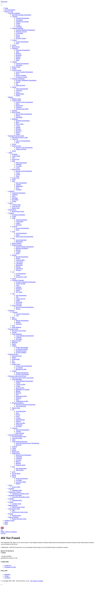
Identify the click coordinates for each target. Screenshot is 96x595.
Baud (17, 122)
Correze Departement (22, 41)
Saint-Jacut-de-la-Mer (22, 109)
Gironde (14, 62)
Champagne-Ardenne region (20, 493)
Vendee (14, 346)
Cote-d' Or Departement (23, 141)
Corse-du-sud (16, 206)
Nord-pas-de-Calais (14, 509)
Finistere (14, 110)
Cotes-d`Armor (16, 100)
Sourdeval (19, 324)
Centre (10, 152)
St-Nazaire (19, 339)
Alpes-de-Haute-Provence (19, 441)
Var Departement (21, 411)
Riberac (18, 58)
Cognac (18, 25)
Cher (13, 157)
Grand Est (11, 191)
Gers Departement (21, 240)
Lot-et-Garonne (16, 70)
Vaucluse (14, 428)
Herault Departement (22, 257)
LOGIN (3, 533)
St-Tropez (19, 426)
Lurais (18, 167)
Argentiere (19, 456)
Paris (13, 181)
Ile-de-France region (18, 211)
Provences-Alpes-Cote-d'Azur (17, 376)
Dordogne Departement (23, 50)
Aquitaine (11, 488)
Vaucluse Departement (22, 430)
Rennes (18, 115)
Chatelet (18, 184)
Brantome (19, 55)
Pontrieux (18, 107)
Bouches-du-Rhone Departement (25, 404)
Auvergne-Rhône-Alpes (19, 436)
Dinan (17, 104)
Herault (14, 255)
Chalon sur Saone (21, 149)
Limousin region (17, 500)
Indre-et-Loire (16, 169)
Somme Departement (22, 372)
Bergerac (18, 53)
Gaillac (18, 300)
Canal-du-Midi (20, 260)
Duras (17, 73)
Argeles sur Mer (20, 283)
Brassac (18, 309)
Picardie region (16, 515)
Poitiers (18, 95)
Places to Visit (8, 11)
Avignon (18, 431)
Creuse (14, 45)
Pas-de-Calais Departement (24, 366)
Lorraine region (16, 503)
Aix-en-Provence (21, 406)
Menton (18, 391)
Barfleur (18, 322)
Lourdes (18, 251)
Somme (14, 371)
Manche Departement (22, 320)
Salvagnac (19, 304)
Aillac (17, 52)
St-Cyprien (19, 292)
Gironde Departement (22, 63)
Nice (17, 394)
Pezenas (18, 267)
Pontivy (18, 132)
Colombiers (19, 263)
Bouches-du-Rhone (18, 403)
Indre (13, 161)
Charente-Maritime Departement (25, 30)
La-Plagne (19, 480)
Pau (17, 83)
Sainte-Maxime (20, 419)
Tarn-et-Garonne (17, 305)
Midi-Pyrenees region (18, 507)
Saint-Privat (19, 268)
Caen (17, 315)
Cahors (18, 275)
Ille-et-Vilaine (16, 112)
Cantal (14, 448)
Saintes (18, 36)
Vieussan (18, 270)
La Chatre (19, 166)
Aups (17, 413)
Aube (13, 196)
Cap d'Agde (19, 262)
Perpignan (19, 288)
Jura (13, 361)
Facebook (7, 577)
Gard (13, 231)
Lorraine (10, 502)
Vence (17, 399)
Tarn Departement (21, 295)
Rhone (14, 475)
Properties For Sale (10, 567)
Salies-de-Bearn (20, 85)
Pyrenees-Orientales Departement (26, 282)
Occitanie (11, 213)
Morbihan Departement (23, 120)
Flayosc (18, 414)
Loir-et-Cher (15, 178)
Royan (18, 35)
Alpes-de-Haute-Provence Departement (27, 443)
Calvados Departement (22, 314)
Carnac (18, 125)
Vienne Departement (22, 89)
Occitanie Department (18, 215)
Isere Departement (21, 468)
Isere (13, 467)
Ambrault (18, 164)
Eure (13, 317)
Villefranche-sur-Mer (22, 401)
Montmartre (19, 186)
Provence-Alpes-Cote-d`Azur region (23, 377)
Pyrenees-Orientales (18, 280)
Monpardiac (19, 241)
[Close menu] (1, 5)
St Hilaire (15, 154)
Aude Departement (21, 220)
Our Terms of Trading (36, 581)
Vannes (18, 134)
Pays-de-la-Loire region (19, 330)
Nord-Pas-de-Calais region (20, 512)
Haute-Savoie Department (23, 455)
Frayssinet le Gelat (21, 277)
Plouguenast (19, 105)
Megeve (18, 461)
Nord (13, 362)
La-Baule (18, 337)
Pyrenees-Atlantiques (18, 78)
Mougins (18, 393)
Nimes (18, 235)
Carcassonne (19, 221)
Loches (18, 174)
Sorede (18, 290)
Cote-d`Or (15, 139)
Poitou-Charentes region (19, 519)
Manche (14, 319)
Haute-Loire (15, 451)
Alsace (10, 485)
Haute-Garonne (16, 243)
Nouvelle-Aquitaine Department (21, 15)
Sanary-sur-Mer (20, 423)
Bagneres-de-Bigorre (22, 248)
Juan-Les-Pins (20, 388)
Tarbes (18, 253)
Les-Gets (18, 460)
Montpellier (19, 265)
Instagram (7, 574)
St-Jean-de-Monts (21, 352)
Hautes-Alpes (16, 408)
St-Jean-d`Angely (21, 38)
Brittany (10, 97)
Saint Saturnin (20, 433)
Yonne (14, 151)
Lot (13, 272)
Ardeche (14, 446)
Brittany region (16, 99)
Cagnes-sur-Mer (20, 384)
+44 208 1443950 (6, 556)
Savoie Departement (22, 478)
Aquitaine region (17, 490)
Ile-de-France (12, 209)
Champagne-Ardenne (14, 492)
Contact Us (7, 565)
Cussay (18, 173)
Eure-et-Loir (15, 159)
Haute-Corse (16, 208)
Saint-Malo (19, 117)
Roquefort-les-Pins (21, 396)
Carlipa (18, 223)
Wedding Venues (9, 520)
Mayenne (15, 342)
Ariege (14, 216)
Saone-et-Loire (16, 146)
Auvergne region (17, 438)
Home (6, 8)
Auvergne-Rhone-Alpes (15, 435)
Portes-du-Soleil (20, 465)
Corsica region (16, 204)
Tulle (17, 43)
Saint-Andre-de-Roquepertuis (24, 236)
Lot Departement (21, 273)
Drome (14, 450)
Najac (17, 230)
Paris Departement (21, 183)
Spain (6, 522)
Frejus (17, 416)
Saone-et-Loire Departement (24, 147)
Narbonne (19, 225)
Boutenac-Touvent (21, 31)
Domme (18, 57)
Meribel (18, 483)
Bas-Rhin (15, 198)
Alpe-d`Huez (20, 470)
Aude (13, 218)
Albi (17, 297)
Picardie (10, 514)
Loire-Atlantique (17, 334)
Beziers (18, 258)
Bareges (18, 250)
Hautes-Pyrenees (17, 245)
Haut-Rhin (15, 199)
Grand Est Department (18, 193)
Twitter (6, 576)
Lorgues (18, 418)
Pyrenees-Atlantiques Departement (26, 80)
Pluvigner (18, 131)
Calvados (15, 312)
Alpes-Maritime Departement (24, 381)
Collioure (18, 287)
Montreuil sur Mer (21, 369)
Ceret (17, 285)
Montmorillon (20, 94)
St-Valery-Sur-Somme (22, 374)
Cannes (18, 386)
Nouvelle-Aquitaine (14, 13)
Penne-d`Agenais (21, 75)
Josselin (18, 127)
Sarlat (17, 60)
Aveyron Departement (22, 228)
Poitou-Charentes (13, 517)
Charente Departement (22, 18)
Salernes (18, 421)
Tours (17, 176)
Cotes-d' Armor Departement (24, 102)
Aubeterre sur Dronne (22, 21)
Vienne (14, 87)
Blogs (6, 524)
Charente (14, 16)
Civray (18, 92)
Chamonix (19, 458)
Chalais (18, 23)
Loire (13, 472)
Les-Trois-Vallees (21, 482)
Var (13, 409)
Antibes (18, 383)
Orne (13, 325)
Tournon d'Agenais (21, 77)
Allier (13, 440)
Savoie (14, 477)
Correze (14, 40)
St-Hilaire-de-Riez (21, 351)
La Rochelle (19, 33)
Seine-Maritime (16, 327)
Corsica (10, 203)
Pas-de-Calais (16, 364)
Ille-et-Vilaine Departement (24, 114)
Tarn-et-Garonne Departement (25, 307)
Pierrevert (18, 445)
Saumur (14, 332)
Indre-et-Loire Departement (24, 171)
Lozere (14, 278)
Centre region (16, 156)
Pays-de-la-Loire (13, 329)
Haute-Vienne (16, 67)
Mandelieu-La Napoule (23, 389)
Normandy (11, 310)
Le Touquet (19, 367)
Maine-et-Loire (16, 341)
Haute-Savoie (16, 453)
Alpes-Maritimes (17, 379)
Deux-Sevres (16, 47)
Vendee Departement (22, 347)
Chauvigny (19, 90)
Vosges (14, 201)
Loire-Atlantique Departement (25, 335)
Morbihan (15, 119)
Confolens (19, 26)
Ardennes (15, 194)
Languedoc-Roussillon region (21, 497)
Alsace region (16, 487)
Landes (14, 68)
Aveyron (14, 226)
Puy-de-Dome (16, 473)
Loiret (14, 179)
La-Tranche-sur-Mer (22, 349)
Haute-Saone (16, 359)
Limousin (11, 498)
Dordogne (15, 48)
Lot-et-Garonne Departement (24, 72)
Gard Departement (21, 233)
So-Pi (17, 188)
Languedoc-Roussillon (15, 495)
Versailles (18, 189)
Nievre (14, 144)
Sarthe (14, 344)
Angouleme (19, 20)
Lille (13, 510)
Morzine (18, 463)
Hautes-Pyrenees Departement (25, 246)
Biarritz (18, 82)
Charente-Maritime (17, 28)
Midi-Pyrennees (13, 505)
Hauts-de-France (13, 354)
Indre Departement (21, 162)
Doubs (14, 357)
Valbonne (18, 398)
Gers (13, 238)
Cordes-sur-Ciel (20, 299)
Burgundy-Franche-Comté (16, 136)
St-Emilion (19, 65)
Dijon (17, 142)
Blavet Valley (20, 124)
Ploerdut (18, 129)
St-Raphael (19, 425)
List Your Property (9, 10)
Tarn (13, 293)
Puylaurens (19, 302)
